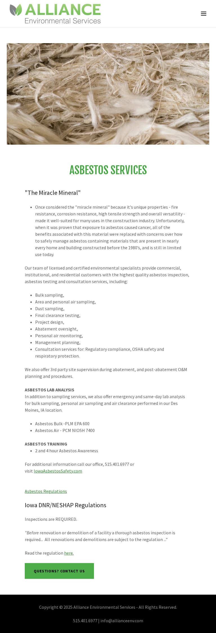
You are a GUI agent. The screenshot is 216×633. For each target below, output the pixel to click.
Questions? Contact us (59, 571)
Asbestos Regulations (46, 491)
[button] (203, 13)
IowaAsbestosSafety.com (58, 471)
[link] (55, 13)
